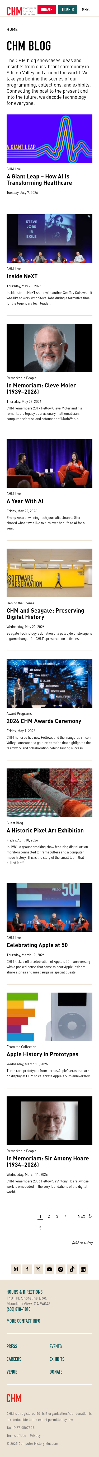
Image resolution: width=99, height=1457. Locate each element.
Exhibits (57, 1359)
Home (12, 29)
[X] (38, 1269)
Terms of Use (16, 1435)
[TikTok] (72, 1269)
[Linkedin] (83, 1269)
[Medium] (16, 1269)
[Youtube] (49, 1269)
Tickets (68, 9)
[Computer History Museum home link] (22, 11)
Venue (12, 1372)
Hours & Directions (25, 1292)
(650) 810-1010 (18, 1309)
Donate (46, 9)
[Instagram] (60, 1269)
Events (56, 1346)
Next (82, 1216)
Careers (14, 1359)
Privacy (35, 1435)
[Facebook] (27, 1269)
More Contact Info (23, 1321)
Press (12, 1346)
